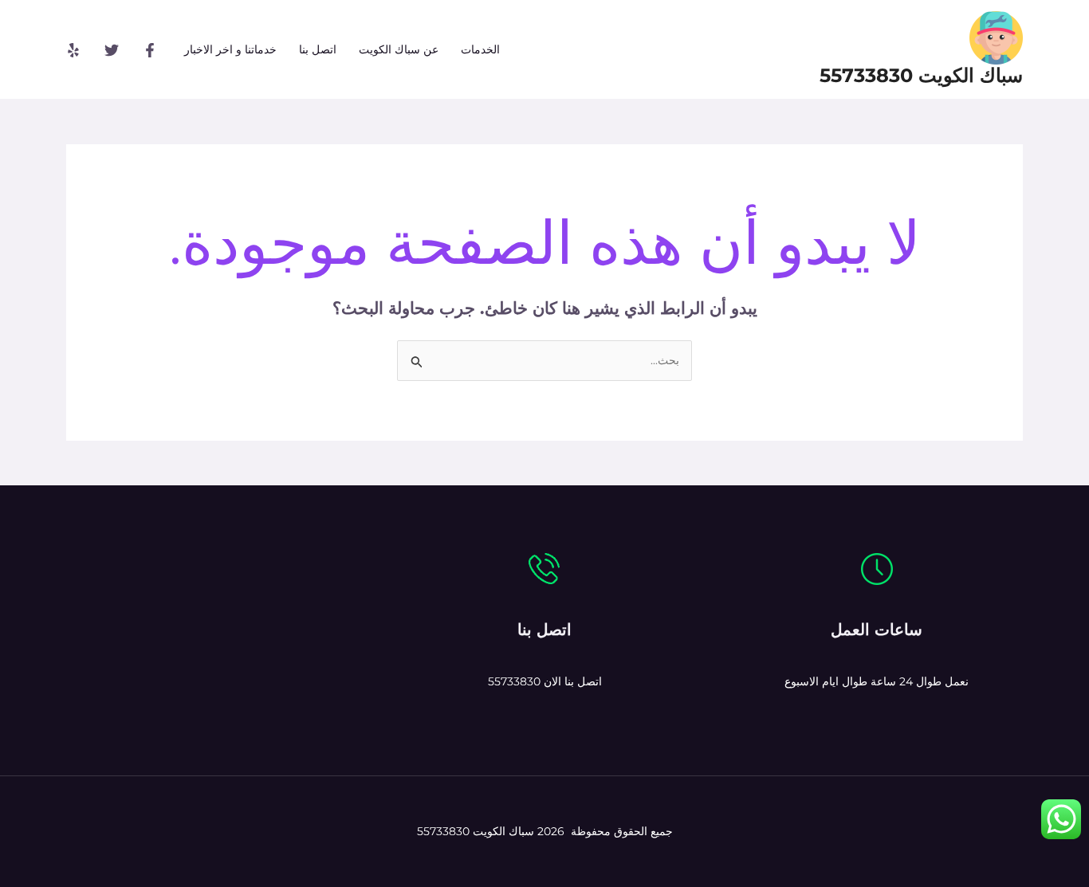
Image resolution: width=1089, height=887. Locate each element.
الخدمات (480, 49)
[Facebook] (150, 50)
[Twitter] (111, 50)
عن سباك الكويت (398, 49)
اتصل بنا (317, 49)
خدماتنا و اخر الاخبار (230, 49)
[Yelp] (73, 50)
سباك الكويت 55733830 (921, 75)
